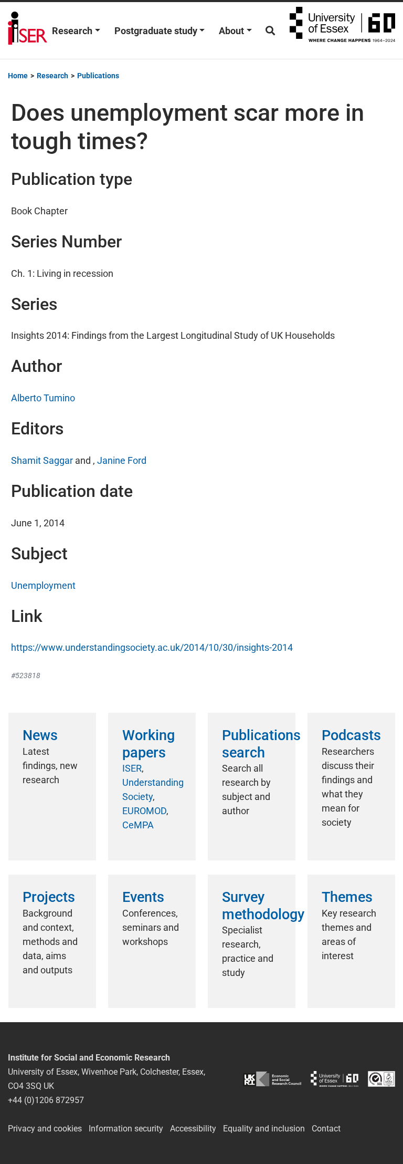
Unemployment (43, 585)
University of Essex (342, 30)
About (231, 30)
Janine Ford (121, 460)
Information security (126, 1129)
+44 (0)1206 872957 (46, 1100)
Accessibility (193, 1129)
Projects (49, 897)
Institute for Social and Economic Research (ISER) (27, 30)
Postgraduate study (155, 30)
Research (72, 30)
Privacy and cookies (45, 1129)
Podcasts (351, 735)
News (40, 735)
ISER (132, 768)
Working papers (148, 744)
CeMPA (138, 824)
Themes (347, 897)
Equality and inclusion (264, 1129)
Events (143, 897)
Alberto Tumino (43, 397)
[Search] (270, 30)
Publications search (261, 744)
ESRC (272, 1078)
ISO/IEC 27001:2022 (381, 1078)
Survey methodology (263, 905)
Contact (326, 1129)
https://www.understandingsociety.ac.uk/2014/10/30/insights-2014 (152, 647)
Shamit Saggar (42, 460)
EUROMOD (144, 810)
